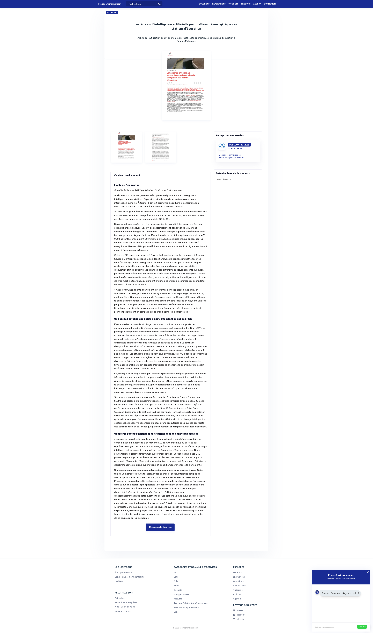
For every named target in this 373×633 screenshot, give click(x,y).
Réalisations (219, 4)
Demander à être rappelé (230, 155)
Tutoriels (233, 4)
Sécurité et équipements (186, 607)
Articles (237, 594)
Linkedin (239, 619)
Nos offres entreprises (126, 602)
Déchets (178, 590)
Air (175, 572)
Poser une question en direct (231, 157)
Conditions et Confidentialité (129, 576)
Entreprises (239, 576)
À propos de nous (123, 572)
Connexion (270, 4)
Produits (245, 4)
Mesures (178, 598)
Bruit (176, 585)
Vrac (176, 611)
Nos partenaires (123, 611)
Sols (176, 581)
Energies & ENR (181, 594)
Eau (176, 576)
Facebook (240, 614)
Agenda (257, 4)
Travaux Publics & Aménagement (191, 603)
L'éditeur (119, 581)
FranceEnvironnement (109, 3)
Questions (204, 4)
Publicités (119, 598)
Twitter (239, 610)
